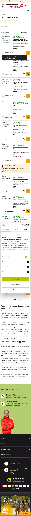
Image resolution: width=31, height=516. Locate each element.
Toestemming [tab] (5, 229)
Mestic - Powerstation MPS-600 (20, 126)
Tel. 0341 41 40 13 (16, 463)
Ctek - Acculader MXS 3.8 (20, 219)
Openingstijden (5, 449)
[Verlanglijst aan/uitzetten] (24, 52)
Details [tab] (15, 229)
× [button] (28, 497)
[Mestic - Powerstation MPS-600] (7, 128)
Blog (15, 495)
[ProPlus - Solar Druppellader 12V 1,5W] (7, 63)
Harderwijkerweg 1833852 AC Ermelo (18, 470)
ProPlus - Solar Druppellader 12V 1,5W (21, 61)
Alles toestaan (15, 279)
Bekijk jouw (15, 473)
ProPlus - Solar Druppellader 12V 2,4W (21, 83)
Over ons (3, 443)
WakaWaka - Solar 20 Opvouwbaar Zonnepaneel (20, 40)
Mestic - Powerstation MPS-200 (20, 104)
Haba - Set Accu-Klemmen (20, 199)
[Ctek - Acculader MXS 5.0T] (7, 180)
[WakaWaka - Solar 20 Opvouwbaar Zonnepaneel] (7, 42)
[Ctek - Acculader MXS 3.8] (7, 221)
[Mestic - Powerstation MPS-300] (7, 149)
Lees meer (4, 26)
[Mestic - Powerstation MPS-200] (7, 106)
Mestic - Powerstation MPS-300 (20, 147)
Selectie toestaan (15, 284)
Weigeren (15, 289)
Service (3, 438)
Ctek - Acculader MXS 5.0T (20, 179)
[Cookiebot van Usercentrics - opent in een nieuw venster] (22, 225)
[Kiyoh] (15, 480)
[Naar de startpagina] (15, 6)
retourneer (9, 405)
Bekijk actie (25, 513)
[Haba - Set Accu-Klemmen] (7, 201)
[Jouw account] (25, 5)
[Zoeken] (28, 11)
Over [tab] (25, 229)
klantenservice (10, 397)
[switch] (27, 262)
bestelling (13, 403)
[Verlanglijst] (28, 6)
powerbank (19, 367)
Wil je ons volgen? (6, 454)
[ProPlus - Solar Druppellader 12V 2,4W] (7, 85)
